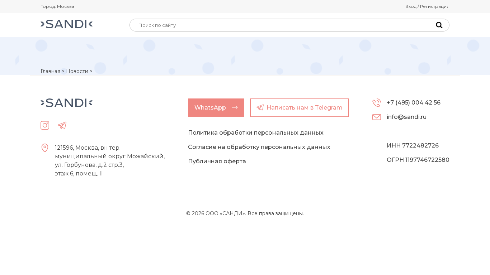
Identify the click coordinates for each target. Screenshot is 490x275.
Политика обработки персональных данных (256, 132)
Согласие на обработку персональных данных (259, 147)
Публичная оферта (217, 161)
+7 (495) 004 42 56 (413, 102)
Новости (77, 71)
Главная (50, 71)
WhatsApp (210, 107)
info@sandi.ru (407, 117)
